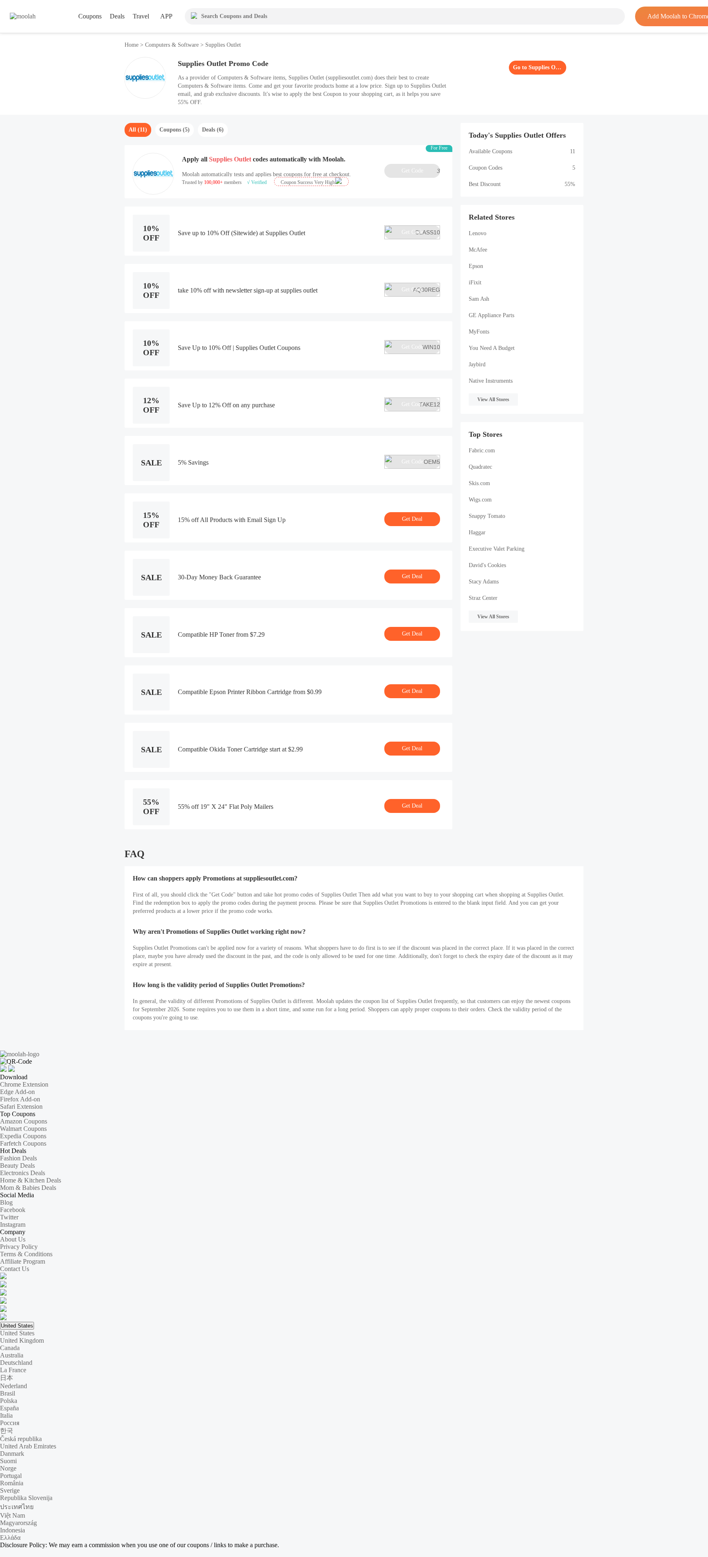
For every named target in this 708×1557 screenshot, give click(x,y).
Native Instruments (491, 381)
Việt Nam (12, 1515)
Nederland (13, 1385)
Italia (6, 1415)
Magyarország (18, 1522)
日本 (6, 1377)
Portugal (11, 1475)
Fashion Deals (18, 1158)
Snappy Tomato (487, 516)
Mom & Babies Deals (28, 1187)
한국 (6, 1430)
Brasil (7, 1393)
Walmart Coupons (23, 1128)
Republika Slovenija (26, 1497)
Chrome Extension (24, 1084)
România (11, 1483)
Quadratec (480, 467)
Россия (9, 1422)
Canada (10, 1347)
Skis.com (479, 483)
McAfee (478, 250)
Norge (8, 1468)
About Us (12, 1239)
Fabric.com (482, 450)
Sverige (10, 1490)
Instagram (12, 1224)
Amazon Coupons (23, 1121)
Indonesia (12, 1530)
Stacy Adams (484, 582)
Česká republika (21, 1438)
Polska (8, 1400)
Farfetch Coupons (23, 1143)
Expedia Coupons (23, 1136)
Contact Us (14, 1268)
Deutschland (16, 1362)
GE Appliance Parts (491, 315)
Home (132, 45)
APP (166, 16)
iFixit (475, 282)
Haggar (477, 532)
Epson (476, 266)
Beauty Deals (17, 1165)
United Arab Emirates (28, 1446)
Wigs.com (480, 500)
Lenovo (477, 233)
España (9, 1408)
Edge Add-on (17, 1091)
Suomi (8, 1460)
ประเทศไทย (17, 1506)
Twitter (9, 1217)
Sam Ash (479, 299)
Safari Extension (21, 1106)
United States (17, 1326)
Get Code (421, 171)
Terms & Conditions (26, 1254)
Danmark (12, 1453)
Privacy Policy (19, 1246)
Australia (11, 1355)
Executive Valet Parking (496, 549)
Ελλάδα (10, 1537)
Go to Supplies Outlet (537, 67)
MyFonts (479, 332)
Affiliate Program (22, 1261)
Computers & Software (172, 45)
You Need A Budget (492, 348)
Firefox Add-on (20, 1099)
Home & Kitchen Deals (30, 1180)
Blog (6, 1202)
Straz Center (483, 598)
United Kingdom (22, 1340)
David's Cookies (487, 565)
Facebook (12, 1209)
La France (13, 1369)
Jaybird (477, 364)
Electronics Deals (22, 1172)
